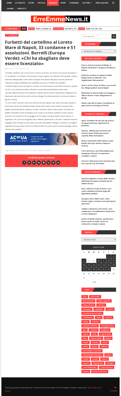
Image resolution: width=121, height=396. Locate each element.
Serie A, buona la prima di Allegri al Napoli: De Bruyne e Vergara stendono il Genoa (98, 67)
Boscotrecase (88, 301)
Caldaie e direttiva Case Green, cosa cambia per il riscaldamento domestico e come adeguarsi (98, 211)
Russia (94, 346)
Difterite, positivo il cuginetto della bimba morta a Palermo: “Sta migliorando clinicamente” (96, 77)
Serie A (104, 359)
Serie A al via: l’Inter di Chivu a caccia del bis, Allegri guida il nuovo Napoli (98, 86)
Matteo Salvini (96, 338)
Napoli (40, 150)
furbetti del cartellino (18, 150)
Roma (85, 346)
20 (99, 269)
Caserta (110, 309)
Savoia (108, 355)
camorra (101, 305)
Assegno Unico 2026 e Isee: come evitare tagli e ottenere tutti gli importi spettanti (98, 201)
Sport (63, 3)
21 (104, 269)
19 (94, 269)
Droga (85, 321)
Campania (87, 309)
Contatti (21, 8)
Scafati (85, 359)
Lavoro (10, 8)
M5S (84, 338)
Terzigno (110, 363)
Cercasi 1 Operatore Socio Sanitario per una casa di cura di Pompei (98, 162)
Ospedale (47, 150)
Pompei (95, 342)
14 (104, 265)
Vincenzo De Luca (100, 371)
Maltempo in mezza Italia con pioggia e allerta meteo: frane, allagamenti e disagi (98, 95)
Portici (104, 342)
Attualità (20, 3)
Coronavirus (87, 317)
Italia (94, 334)
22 (109, 269)
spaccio (86, 363)
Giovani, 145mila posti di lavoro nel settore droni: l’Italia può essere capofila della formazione (96, 133)
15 (109, 265)
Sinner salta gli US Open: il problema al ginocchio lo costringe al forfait (97, 104)
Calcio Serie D (88, 305)
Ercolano (95, 321)
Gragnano (105, 330)
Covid (99, 317)
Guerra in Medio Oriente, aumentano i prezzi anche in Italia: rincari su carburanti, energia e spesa (97, 221)
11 (89, 265)
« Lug (94, 282)
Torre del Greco (107, 367)
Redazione (10, 69)
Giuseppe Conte (107, 326)
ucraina (86, 371)
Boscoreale (95, 297)
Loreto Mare (32, 150)
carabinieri (99, 309)
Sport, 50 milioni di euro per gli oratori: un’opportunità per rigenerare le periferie (97, 123)
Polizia (85, 342)
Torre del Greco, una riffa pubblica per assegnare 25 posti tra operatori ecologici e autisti (97, 153)
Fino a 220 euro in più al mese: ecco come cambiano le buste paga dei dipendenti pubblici (96, 191)
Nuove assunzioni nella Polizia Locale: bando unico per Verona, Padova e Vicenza (97, 143)
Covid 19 (108, 317)
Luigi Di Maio (105, 334)
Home (9, 3)
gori (84, 330)
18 (89, 269)
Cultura (86, 3)
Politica (41, 3)
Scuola (95, 359)
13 (99, 265)
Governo (93, 330)
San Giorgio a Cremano (92, 351)
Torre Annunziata (89, 367)
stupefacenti (98, 363)
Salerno (104, 346)
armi (84, 297)
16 (114, 265)
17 (84, 269)
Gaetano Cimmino (90, 326)
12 (94, 265)
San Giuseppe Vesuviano (92, 355)
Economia (74, 3)
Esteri (31, 3)
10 (84, 265)
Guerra (85, 334)
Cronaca (53, 3)
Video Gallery (102, 3)
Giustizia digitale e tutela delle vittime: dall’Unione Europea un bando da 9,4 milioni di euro (98, 181)
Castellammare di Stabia (92, 313)
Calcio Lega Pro (104, 301)
